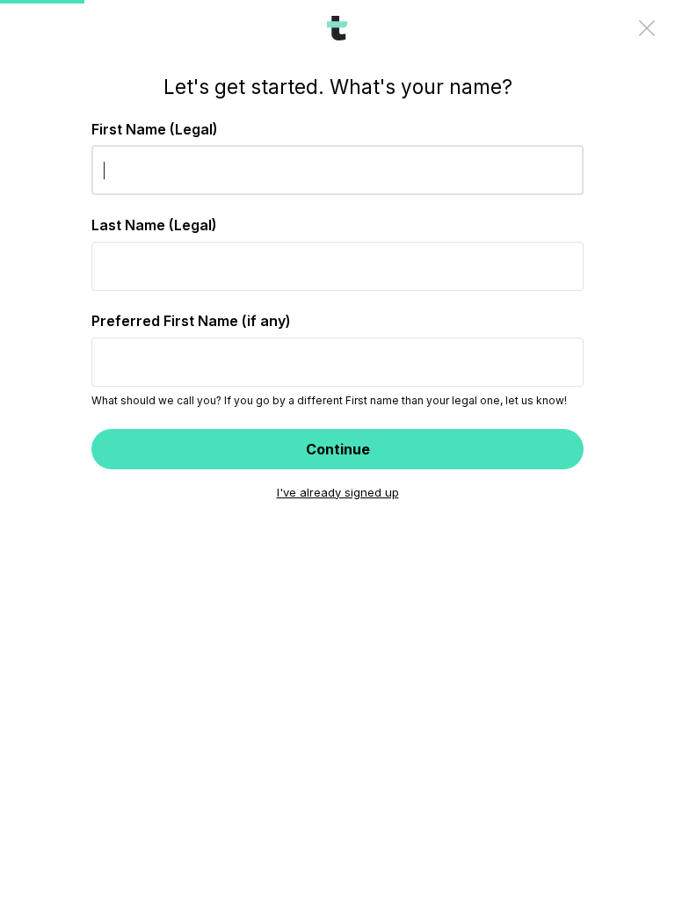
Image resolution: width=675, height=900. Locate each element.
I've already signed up (338, 492)
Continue (338, 449)
